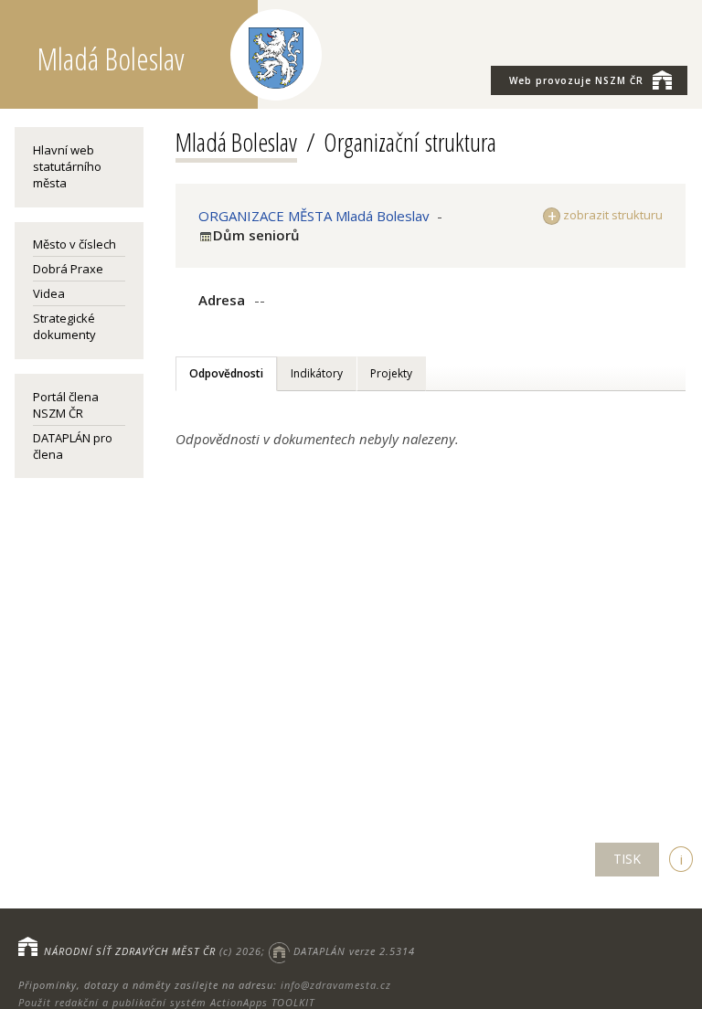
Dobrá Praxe (68, 268)
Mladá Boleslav (236, 141)
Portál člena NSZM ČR (66, 404)
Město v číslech (74, 244)
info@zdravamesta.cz (336, 985)
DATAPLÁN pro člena (72, 446)
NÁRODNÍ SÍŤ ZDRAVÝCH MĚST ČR (130, 951)
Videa (49, 293)
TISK (627, 858)
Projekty (391, 373)
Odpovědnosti (226, 373)
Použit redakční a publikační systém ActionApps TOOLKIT (166, 1002)
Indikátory (317, 373)
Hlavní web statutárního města (67, 166)
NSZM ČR (576, 80)
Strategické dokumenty (64, 326)
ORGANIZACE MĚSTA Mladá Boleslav (314, 216)
